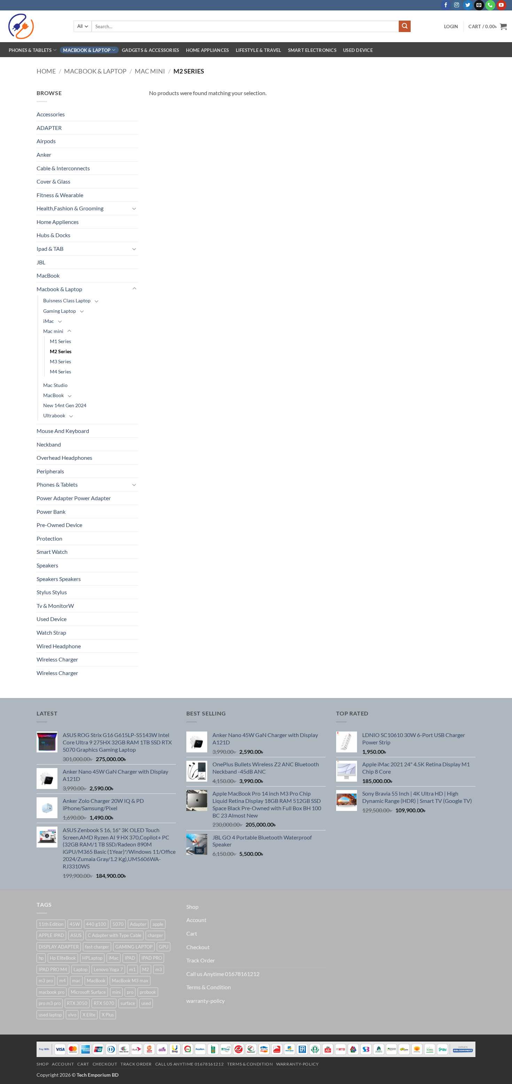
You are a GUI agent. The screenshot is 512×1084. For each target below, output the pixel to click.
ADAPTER (49, 127)
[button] (451, 26)
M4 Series (60, 371)
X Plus (108, 1014)
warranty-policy (205, 1000)
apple (158, 924)
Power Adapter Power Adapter (74, 498)
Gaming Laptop (59, 311)
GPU (163, 947)
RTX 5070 (104, 1003)
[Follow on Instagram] (457, 5)
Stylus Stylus (52, 592)
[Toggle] (134, 208)
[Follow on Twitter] (468, 5)
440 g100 (96, 924)
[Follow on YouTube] (501, 5)
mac (76, 980)
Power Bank (51, 511)
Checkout (198, 947)
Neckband (49, 444)
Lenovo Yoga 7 (108, 969)
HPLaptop (92, 958)
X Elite (89, 1014)
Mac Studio (55, 385)
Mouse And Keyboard (63, 430)
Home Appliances (207, 50)
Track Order (200, 960)
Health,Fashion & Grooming (70, 208)
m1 (132, 969)
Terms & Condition (208, 987)
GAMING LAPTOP (134, 947)
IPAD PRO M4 (53, 969)
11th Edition (51, 924)
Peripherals (50, 471)
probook (148, 992)
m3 (158, 969)
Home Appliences (58, 221)
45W (75, 924)
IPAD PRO (151, 958)
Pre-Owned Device (59, 524)
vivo (72, 1014)
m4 (62, 980)
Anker (44, 154)
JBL (41, 262)
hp (41, 958)
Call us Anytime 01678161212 (222, 973)
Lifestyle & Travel (258, 50)
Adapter (138, 924)
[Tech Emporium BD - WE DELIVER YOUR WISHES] (34, 26)
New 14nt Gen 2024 (64, 405)
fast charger (97, 947)
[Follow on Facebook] (446, 5)
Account (196, 919)
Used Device (358, 50)
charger (155, 935)
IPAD (130, 958)
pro (130, 992)
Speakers (47, 565)
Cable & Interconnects (63, 168)
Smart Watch (52, 551)
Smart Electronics (312, 50)
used (146, 1003)
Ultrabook (54, 415)
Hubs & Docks (53, 235)
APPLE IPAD (51, 935)
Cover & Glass (53, 181)
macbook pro (51, 992)
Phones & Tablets (30, 50)
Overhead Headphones (64, 457)
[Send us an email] (479, 5)
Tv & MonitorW (55, 605)
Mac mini (150, 71)
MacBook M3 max (130, 980)
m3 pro (46, 980)
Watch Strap (51, 632)
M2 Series (60, 351)
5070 (118, 924)
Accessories (51, 114)
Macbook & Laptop (86, 50)
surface (128, 1003)
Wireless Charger (57, 659)
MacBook (48, 275)
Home (46, 71)
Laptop (80, 969)
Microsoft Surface (88, 992)
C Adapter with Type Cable (114, 935)
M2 (145, 969)
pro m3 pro (50, 1003)
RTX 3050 (77, 1003)
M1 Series (60, 341)
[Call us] (490, 5)
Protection (49, 538)
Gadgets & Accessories (150, 50)
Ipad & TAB (50, 248)
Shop (192, 906)
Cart (191, 933)
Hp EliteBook (63, 958)
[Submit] (405, 26)
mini (116, 992)
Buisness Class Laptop (67, 300)
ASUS (76, 935)
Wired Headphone (59, 646)
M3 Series (60, 361)
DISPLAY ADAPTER (59, 947)
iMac (48, 321)
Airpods (46, 141)
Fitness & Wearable (60, 195)
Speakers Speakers (59, 578)
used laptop (50, 1014)
